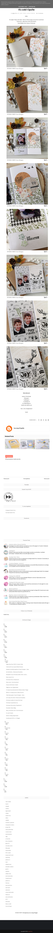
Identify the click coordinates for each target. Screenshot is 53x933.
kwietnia (7, 758)
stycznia (7, 774)
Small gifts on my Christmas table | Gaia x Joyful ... (17, 674)
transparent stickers (10, 824)
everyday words (9, 845)
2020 (5, 651)
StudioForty (30, 931)
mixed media (8, 850)
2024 (5, 630)
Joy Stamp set (26, 401)
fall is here (8, 887)
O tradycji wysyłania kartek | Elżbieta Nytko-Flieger (17, 689)
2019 (5, 656)
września (7, 733)
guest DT (8, 843)
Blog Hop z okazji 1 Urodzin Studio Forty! (18, 595)
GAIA (18, 13)
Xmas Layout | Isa (10, 677)
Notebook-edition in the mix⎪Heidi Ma (17, 544)
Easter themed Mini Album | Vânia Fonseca (18, 601)
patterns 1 (8, 880)
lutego (7, 769)
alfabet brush (8, 864)
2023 (5, 635)
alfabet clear (8, 873)
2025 (5, 625)
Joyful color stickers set (26, 405)
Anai (6, 862)
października (8, 728)
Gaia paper (26, 398)
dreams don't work (9, 855)
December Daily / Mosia (14, 557)
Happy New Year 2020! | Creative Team (15, 664)
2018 (5, 780)
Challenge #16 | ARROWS (14, 576)
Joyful (21, 13)
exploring (8, 857)
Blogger (36, 912)
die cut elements (9, 841)
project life (8, 827)
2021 (5, 646)
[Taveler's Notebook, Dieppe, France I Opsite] (12, 444)
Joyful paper (26, 400)
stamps (7, 813)
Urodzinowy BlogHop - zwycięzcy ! (16, 563)
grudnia (7, 660)
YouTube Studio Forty (10, 512)
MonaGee (8, 901)
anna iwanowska (9, 876)
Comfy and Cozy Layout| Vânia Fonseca (15, 666)
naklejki (7, 820)
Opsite (24, 13)
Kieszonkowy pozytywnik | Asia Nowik (17, 569)
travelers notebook (31, 13)
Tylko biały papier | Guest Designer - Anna (15, 695)
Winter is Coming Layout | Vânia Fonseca (15, 692)
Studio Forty (6, 614)
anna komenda (9, 834)
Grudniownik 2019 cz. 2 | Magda (13, 718)
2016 (5, 790)
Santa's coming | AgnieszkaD (12, 715)
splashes (7, 871)
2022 (5, 640)
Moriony (7, 883)
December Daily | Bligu (11, 707)
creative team (8, 831)
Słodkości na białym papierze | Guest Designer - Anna (18, 669)
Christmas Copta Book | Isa (12, 702)
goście (7, 869)
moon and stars (9, 885)
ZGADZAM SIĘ (32, 6)
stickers (7, 808)
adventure (8, 890)
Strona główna (26, 478)
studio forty (8, 815)
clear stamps (8, 801)
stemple (7, 806)
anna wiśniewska (9, 896)
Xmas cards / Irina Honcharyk (13, 682)
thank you (8, 894)
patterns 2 (8, 859)
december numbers (10, 866)
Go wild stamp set (26, 403)
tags (6, 836)
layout (7, 804)
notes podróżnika (9, 829)
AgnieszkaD (8, 810)
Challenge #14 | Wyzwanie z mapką (16, 582)
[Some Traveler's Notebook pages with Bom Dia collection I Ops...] (27, 444)
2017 (5, 785)
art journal (8, 838)
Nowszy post (6, 478)
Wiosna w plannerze (13, 588)
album (7, 817)
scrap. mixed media (10, 892)
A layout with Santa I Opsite (12, 684)
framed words (8, 878)
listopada (7, 722)
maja (6, 753)
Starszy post (46, 478)
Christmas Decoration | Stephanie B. (14, 705)
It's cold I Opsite (10, 713)
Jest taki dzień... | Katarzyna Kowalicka (14, 672)
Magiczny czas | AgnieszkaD (12, 687)
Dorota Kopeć (9, 906)
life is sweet (8, 852)
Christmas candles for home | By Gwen (14, 700)
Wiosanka (8, 848)
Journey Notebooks (26, 396)
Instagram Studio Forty (11, 510)
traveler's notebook (10, 822)
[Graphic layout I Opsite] (43, 444)
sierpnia (7, 738)
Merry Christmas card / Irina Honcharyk (15, 710)
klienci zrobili (8, 903)
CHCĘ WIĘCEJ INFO (22, 6)
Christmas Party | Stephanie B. (13, 679)
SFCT (7, 899)
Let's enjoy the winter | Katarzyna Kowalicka (16, 697)
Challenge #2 (12, 550)
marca (6, 764)
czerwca (7, 748)
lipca (6, 743)
